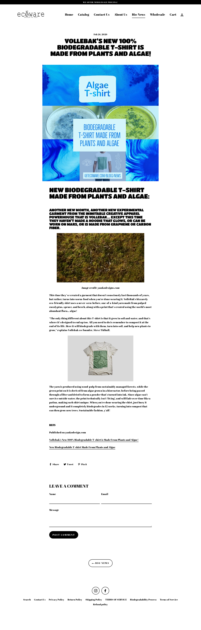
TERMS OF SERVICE (116, 599)
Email (104, 494)
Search (27, 599)
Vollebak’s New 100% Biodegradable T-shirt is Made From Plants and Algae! (94, 439)
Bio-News (138, 14)
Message (54, 510)
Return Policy (75, 599)
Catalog (83, 14)
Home (69, 14)
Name (52, 494)
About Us (120, 14)
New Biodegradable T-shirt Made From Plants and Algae (82, 447)
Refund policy (100, 604)
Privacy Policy (56, 599)
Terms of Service (169, 599)
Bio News (101, 563)
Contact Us (102, 14)
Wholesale (157, 14)
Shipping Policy (93, 599)
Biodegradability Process (143, 599)
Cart (173, 14)
